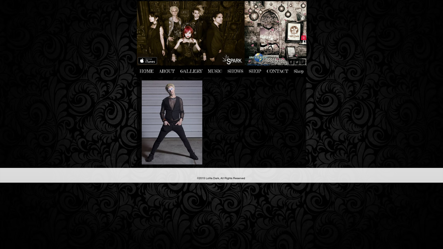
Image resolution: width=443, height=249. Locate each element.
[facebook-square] (291, 61)
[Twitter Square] (297, 61)
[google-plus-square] (302, 61)
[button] (304, 36)
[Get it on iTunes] (147, 60)
